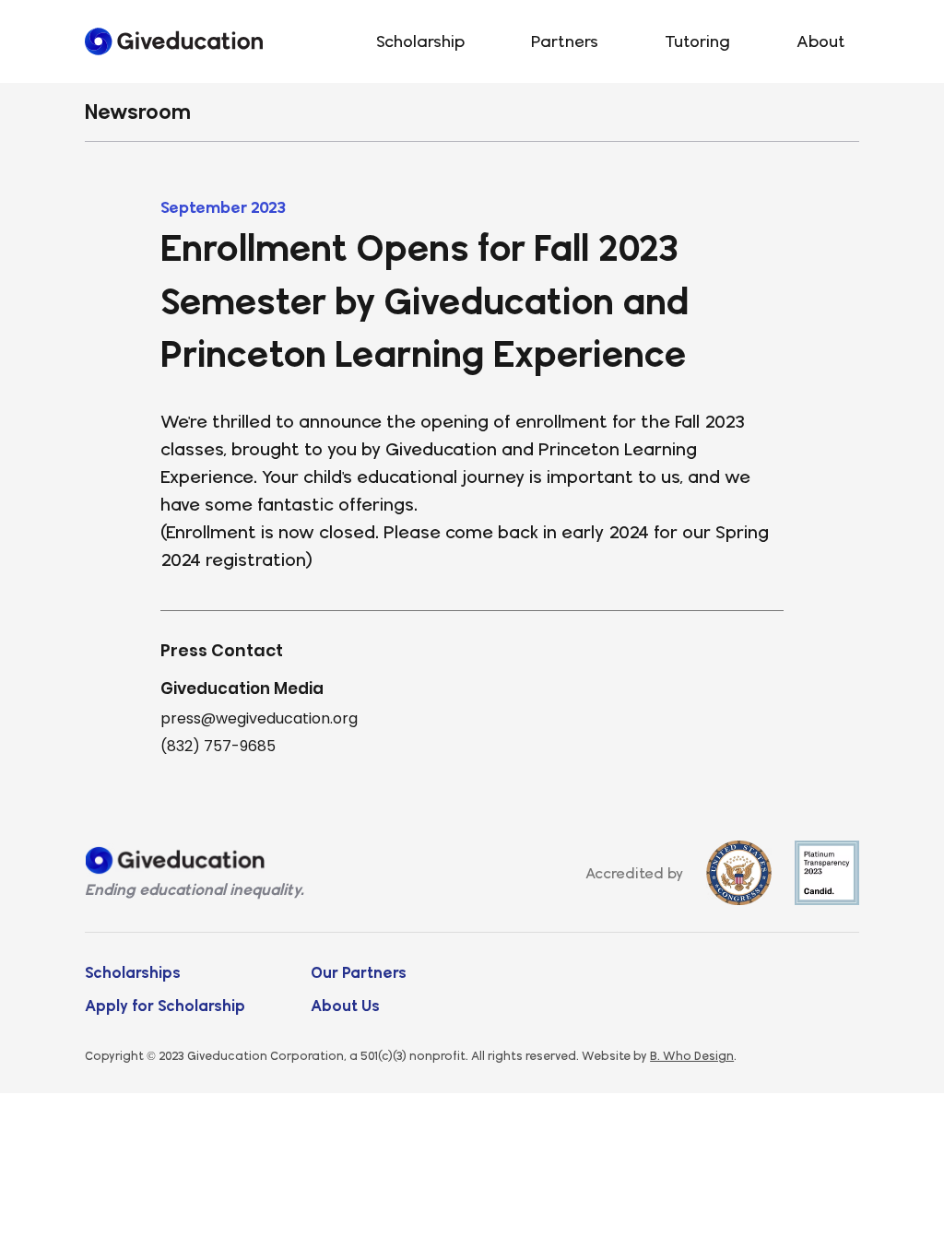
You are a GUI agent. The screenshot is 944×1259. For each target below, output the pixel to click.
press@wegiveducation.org (259, 718)
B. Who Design (692, 1055)
